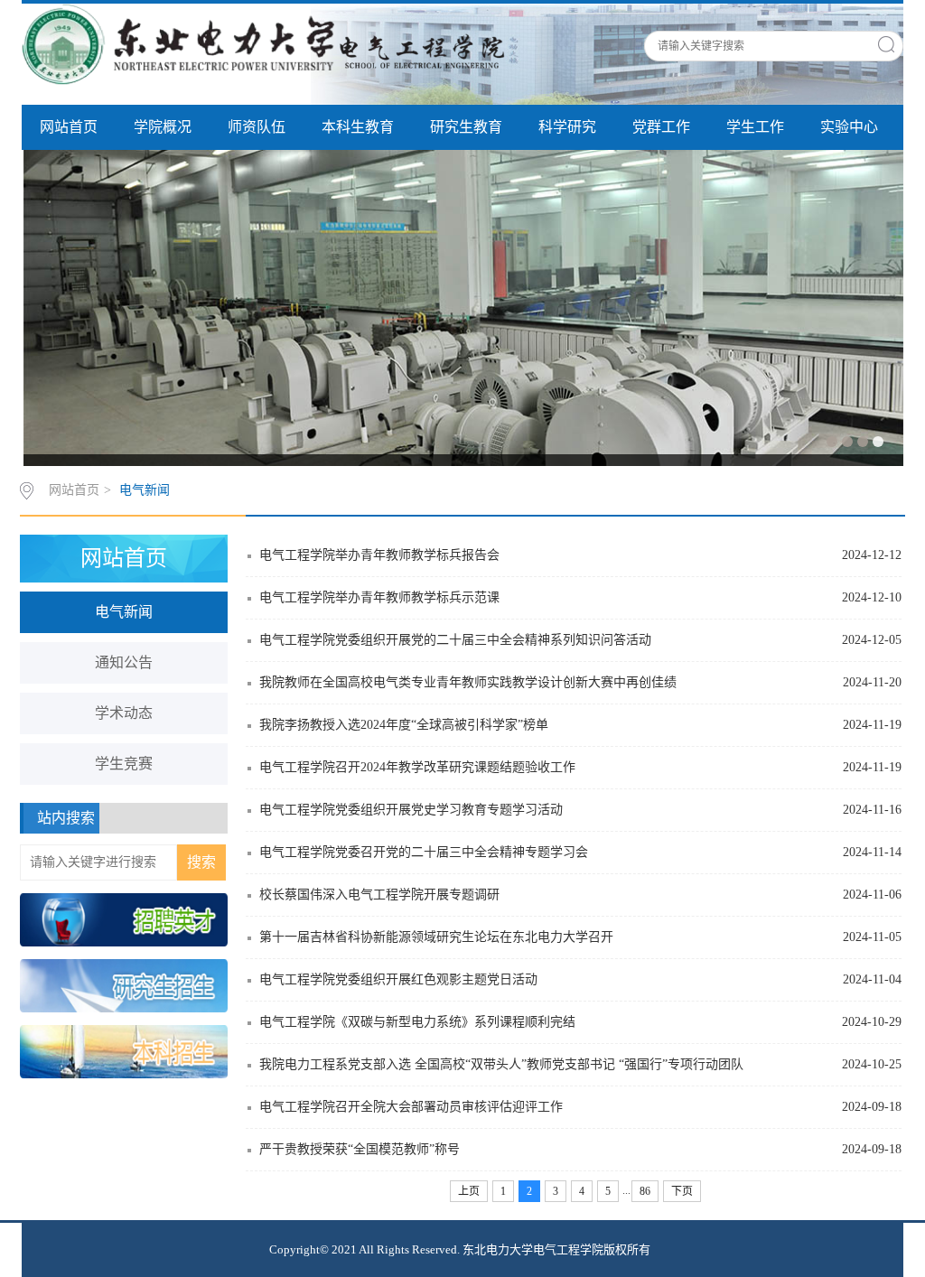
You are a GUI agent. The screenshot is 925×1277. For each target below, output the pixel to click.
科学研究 (567, 127)
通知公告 (124, 662)
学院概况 (163, 127)
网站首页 (69, 127)
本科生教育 (358, 127)
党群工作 (661, 127)
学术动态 (124, 713)
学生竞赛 (124, 763)
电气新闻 (144, 490)
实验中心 (849, 127)
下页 (682, 1191)
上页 (469, 1191)
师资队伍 (256, 127)
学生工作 (755, 127)
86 (645, 1191)
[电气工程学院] (270, 43)
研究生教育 (466, 127)
